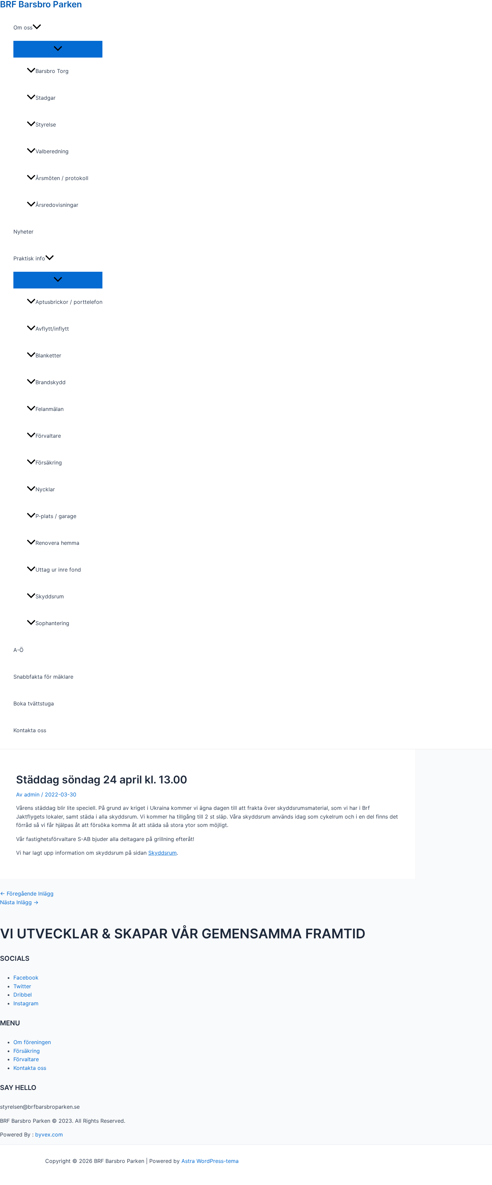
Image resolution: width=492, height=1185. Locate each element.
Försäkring (48, 462)
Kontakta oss (29, 730)
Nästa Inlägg (19, 902)
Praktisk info (29, 258)
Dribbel (22, 994)
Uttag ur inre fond (58, 569)
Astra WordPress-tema (210, 1161)
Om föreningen (32, 1042)
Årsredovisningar (56, 204)
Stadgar (45, 97)
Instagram (25, 1003)
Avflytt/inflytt (52, 328)
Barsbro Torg (52, 71)
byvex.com (49, 1134)
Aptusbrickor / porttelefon (68, 302)
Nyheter (23, 231)
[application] (36, 27)
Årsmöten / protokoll (61, 178)
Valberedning (52, 151)
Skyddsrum (49, 596)
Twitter (22, 986)
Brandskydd (50, 382)
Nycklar (45, 489)
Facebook (25, 977)
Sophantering (52, 623)
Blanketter (48, 355)
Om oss (22, 27)
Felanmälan (49, 409)
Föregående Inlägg (27, 893)
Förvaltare (48, 435)
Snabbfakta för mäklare (43, 676)
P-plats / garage (55, 516)
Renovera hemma (57, 542)
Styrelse (45, 124)
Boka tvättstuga (33, 703)
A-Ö (18, 650)
